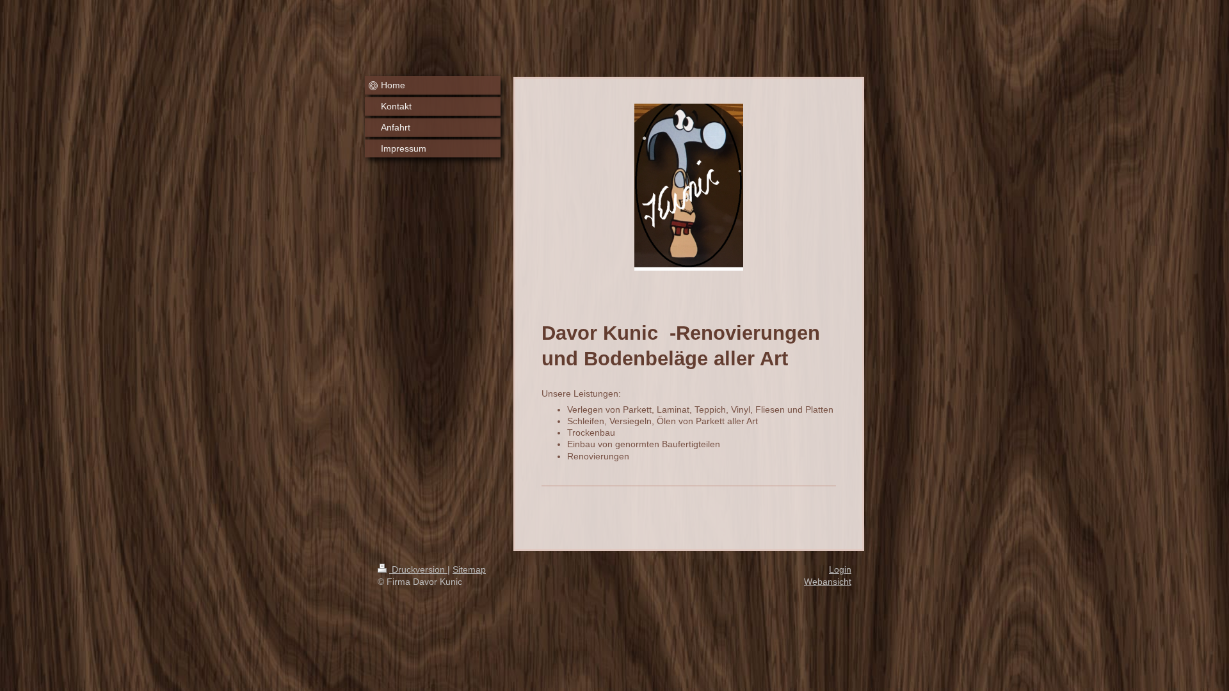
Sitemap (469, 569)
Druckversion (418, 569)
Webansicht (827, 581)
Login (840, 569)
